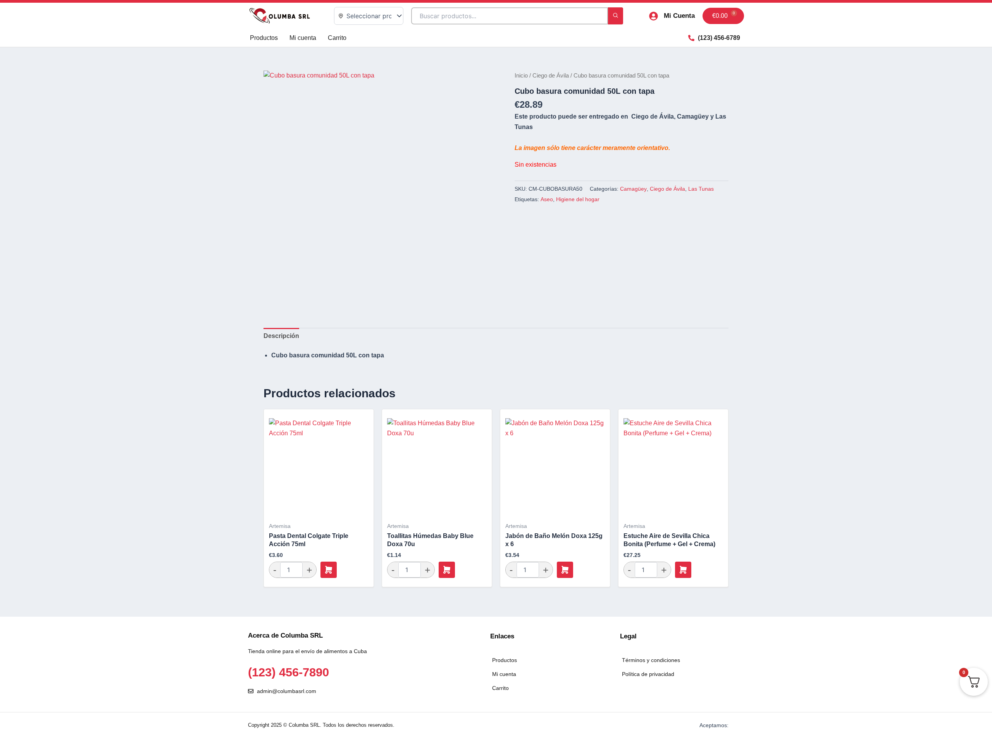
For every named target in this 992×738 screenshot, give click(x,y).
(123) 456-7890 (288, 672)
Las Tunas (701, 189)
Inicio (521, 75)
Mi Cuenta (679, 15)
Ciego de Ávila (550, 75)
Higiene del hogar (577, 199)
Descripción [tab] (281, 336)
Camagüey (633, 189)
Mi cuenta (302, 37)
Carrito (337, 37)
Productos (264, 37)
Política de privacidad (648, 674)
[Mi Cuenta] (653, 16)
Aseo (547, 199)
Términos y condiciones (651, 660)
